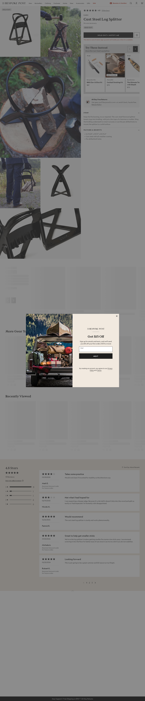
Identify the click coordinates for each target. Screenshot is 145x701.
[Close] (117, 316)
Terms (99, 370)
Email (82, 348)
